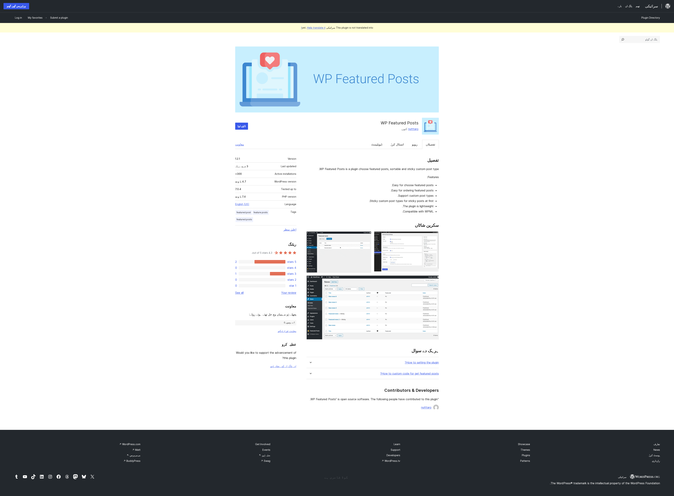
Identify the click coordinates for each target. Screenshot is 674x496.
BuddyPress (131, 460)
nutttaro (413, 129)
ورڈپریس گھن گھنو (16, 6)
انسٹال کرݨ (397, 144)
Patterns (525, 460)
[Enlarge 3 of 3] (434, 280)
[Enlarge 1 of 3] (434, 236)
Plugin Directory (650, 17)
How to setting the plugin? (422, 362)
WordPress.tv (391, 460)
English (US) (242, 204)
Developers (393, 455)
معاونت (239, 144)
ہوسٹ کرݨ (654, 455)
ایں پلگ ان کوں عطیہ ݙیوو (283, 366)
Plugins (526, 455)
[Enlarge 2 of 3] (366, 236)
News (656, 449)
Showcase (524, 444)
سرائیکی (622, 477)
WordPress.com (129, 444)
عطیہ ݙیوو (264, 455)
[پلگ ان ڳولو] (622, 39)
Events (266, 449)
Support (395, 449)
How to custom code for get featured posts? (409, 373)
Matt (136, 449)
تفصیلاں (430, 144)
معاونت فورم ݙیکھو (287, 331)
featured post (244, 212)
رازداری (656, 460)
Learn (397, 444)
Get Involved (262, 444)
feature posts (261, 212)
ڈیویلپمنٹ (376, 144)
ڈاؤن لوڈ (241, 126)
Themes (525, 449)
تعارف (656, 444)
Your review (288, 292)
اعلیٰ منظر (289, 229)
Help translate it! (313, 27)
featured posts (244, 219)
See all (239, 292)
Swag (265, 460)
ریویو (415, 144)
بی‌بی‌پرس (133, 455)
